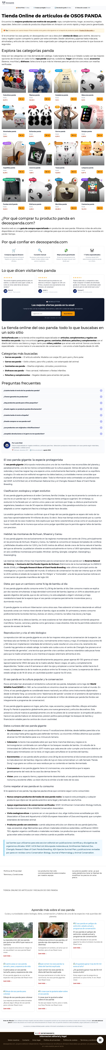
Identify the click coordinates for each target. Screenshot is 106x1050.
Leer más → (7, 956)
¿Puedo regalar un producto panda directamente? (23, 409)
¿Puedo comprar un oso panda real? (17, 421)
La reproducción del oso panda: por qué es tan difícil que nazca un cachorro (18, 942)
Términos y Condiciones (13, 874)
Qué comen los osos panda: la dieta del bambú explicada (50, 971)
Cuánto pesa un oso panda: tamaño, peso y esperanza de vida (17, 971)
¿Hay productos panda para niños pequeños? (21, 403)
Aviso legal (36, 1040)
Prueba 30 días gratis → (86, 30)
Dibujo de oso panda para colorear (17, 997)
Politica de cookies (70, 1040)
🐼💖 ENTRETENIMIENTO (45, 1033)
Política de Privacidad (13, 871)
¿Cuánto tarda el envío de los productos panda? (22, 390)
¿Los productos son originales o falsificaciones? (22, 428)
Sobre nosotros (13, 1040)
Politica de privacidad (52, 1040)
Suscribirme (68, 314)
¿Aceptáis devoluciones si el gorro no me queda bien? (24, 434)
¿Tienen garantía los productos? (16, 397)
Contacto (25, 1040)
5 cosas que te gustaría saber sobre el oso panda (50, 998)
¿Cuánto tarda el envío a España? (16, 415)
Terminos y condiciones (89, 1040)
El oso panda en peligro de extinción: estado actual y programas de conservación (85, 934)
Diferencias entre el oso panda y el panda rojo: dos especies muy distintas (52, 942)
